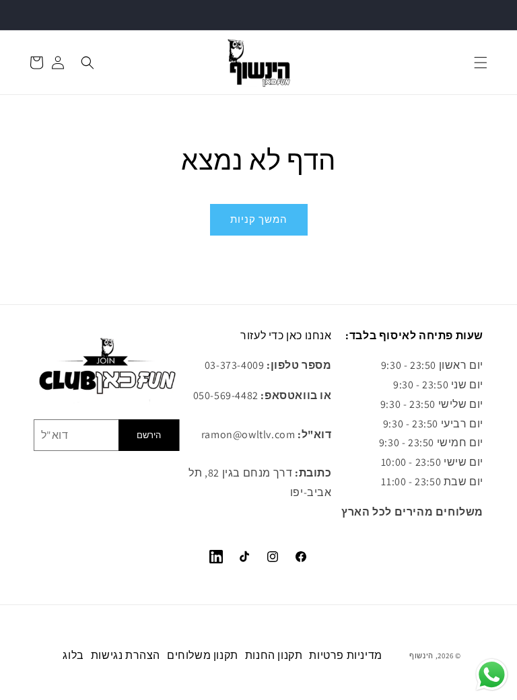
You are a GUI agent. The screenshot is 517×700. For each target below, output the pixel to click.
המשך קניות (258, 219)
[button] (480, 62)
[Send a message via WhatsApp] (491, 674)
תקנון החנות (274, 655)
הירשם (149, 435)
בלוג (73, 655)
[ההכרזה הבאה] (491, 15)
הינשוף (421, 655)
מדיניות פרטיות (345, 655)
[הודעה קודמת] (26, 15)
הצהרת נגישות (125, 655)
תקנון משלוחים (202, 655)
